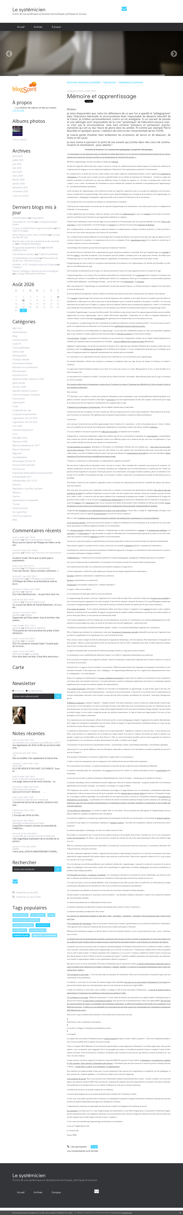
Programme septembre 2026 (26, 247)
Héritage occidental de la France (28, 823)
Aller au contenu (9, 2)
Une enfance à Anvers (23, 254)
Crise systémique (20, 347)
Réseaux (16, 492)
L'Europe (17, 812)
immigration (20, 930)
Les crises (17, 426)
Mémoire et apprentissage (101, 96)
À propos (56, 26)
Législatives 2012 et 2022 (25, 418)
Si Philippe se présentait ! (37, 568)
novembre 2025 (20, 191)
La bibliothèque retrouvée (25, 258)
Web (14, 520)
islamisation (43, 925)
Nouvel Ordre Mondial (23, 465)
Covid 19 (16, 344)
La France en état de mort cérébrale (30, 799)
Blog (14, 336)
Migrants (17, 453)
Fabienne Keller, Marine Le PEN (28, 379)
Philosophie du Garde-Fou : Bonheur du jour (35, 259)
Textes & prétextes (48, 254)
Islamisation (18, 402)
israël (51, 914)
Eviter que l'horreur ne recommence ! (36, 554)
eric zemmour (37, 914)
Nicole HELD (18, 578)
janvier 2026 (18, 183)
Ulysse (28, 615)
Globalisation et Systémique (131, 82)
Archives (38, 26)
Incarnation (38, 217)
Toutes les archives (20, 196)
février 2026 (18, 179)
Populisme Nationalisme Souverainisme (32, 473)
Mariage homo (19, 437)
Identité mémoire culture (24, 391)
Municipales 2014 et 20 (23, 461)
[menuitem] (20, 27)
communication (20, 340)
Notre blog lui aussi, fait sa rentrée (30, 234)
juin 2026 (17, 164)
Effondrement (19, 371)
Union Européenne (22, 516)
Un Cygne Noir (19, 512)
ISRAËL (15, 849)
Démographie (19, 355)
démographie (20, 914)
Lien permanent (78, 1146)
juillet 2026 (17, 160)
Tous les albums (19, 139)
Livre (14, 434)
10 (23, 300)
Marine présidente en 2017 (26, 445)
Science (16, 496)
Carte (18, 667)
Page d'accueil (109, 82)
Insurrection (18, 398)
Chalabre (17, 267)
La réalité (29, 641)
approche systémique (44, 935)
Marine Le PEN (19, 441)
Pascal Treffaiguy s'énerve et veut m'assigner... (35, 271)
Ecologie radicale (20, 359)
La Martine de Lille (21, 410)
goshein (16, 539)
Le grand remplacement (24, 414)
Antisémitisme (19, 332)
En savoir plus (126, 1213)
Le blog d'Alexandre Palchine (30, 273)
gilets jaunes (18, 383)
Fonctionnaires (19, 217)
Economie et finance (22, 363)
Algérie (28, 591)
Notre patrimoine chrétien (38, 539)
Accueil (20, 26)
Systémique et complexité (25, 500)
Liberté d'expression (22, 430)
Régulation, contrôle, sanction (27, 488)
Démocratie (18, 351)
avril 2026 (17, 172)
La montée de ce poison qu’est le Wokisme (33, 836)
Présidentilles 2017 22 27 (24, 480)
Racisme (16, 484)
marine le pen (21, 935)
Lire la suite (18, 110)
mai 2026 (16, 168)
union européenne (23, 925)
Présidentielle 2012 (21, 477)
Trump (15, 504)
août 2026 (17, 156)
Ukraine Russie (20, 508)
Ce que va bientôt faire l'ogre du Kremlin (32, 228)
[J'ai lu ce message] (180, 1213)
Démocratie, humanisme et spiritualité (83, 82)
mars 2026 (17, 176)
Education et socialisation (25, 367)
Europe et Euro (20, 375)
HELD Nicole (18, 653)
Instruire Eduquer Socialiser (26, 394)
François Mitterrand (35, 602)
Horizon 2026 (19, 387)
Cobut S (16, 602)
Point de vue (18, 469)
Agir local (17, 328)
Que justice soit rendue (24, 789)
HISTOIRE (17, 765)
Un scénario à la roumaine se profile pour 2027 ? (36, 742)
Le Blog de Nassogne (30, 243)
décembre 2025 (20, 187)
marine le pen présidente (26, 919)
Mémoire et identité (35, 628)
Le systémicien (29, 9)
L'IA (14, 755)
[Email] (124, 8)
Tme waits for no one (23, 221)
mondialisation (19, 457)
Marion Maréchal (21, 449)
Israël (15, 406)
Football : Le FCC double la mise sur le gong (34, 264)
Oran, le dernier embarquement (28, 778)
